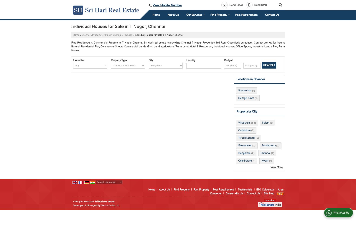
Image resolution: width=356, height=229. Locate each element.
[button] (167, 5)
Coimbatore (245, 160)
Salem (265, 122)
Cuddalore (244, 130)
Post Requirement (246, 15)
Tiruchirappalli (246, 138)
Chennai (85, 35)
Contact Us (272, 15)
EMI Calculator (265, 189)
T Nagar (127, 35)
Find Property (218, 15)
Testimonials (245, 189)
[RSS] (280, 193)
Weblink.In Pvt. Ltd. (110, 205)
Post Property (201, 189)
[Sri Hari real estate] (106, 10)
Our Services (194, 15)
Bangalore (244, 153)
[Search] (280, 4)
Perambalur (245, 145)
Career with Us (234, 193)
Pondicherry (269, 145)
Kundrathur (244, 90)
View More (277, 167)
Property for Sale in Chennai (106, 35)
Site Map (269, 193)
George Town (246, 98)
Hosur (264, 160)
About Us (173, 15)
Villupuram (244, 122)
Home (156, 15)
